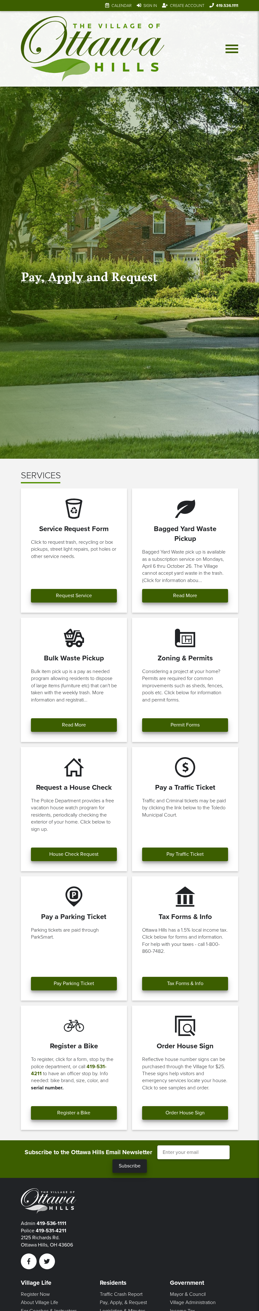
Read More (185, 595)
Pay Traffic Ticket (185, 854)
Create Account (187, 5)
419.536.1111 (227, 5)
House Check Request (74, 854)
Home (27, 281)
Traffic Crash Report (121, 1294)
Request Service (74, 595)
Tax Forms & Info (185, 983)
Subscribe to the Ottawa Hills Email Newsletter (88, 1152)
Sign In (150, 5)
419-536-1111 (51, 1223)
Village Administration (193, 1302)
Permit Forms (185, 725)
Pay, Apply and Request (64, 281)
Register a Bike (73, 1113)
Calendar (121, 5)
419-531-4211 (51, 1231)
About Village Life (39, 1302)
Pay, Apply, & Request (123, 1302)
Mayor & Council (188, 1294)
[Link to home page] (92, 49)
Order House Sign (185, 1113)
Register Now (35, 1294)
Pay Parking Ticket (74, 983)
